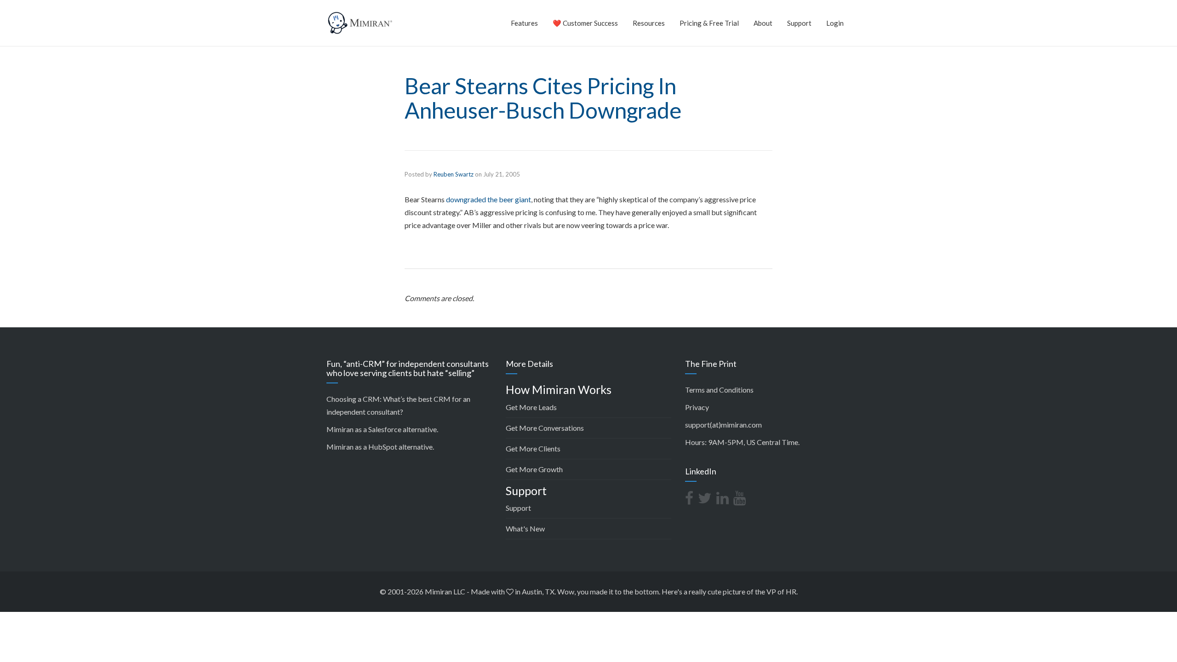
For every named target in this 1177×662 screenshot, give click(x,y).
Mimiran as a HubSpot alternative (379, 446)
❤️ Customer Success (585, 23)
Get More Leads (531, 407)
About (763, 23)
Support (799, 23)
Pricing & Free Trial (709, 23)
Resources (649, 23)
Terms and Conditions (719, 389)
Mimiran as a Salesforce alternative (381, 429)
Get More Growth (534, 469)
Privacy (697, 407)
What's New (525, 528)
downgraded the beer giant (488, 199)
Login (835, 23)
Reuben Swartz (454, 174)
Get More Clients (533, 448)
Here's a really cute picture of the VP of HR (729, 591)
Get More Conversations (545, 427)
